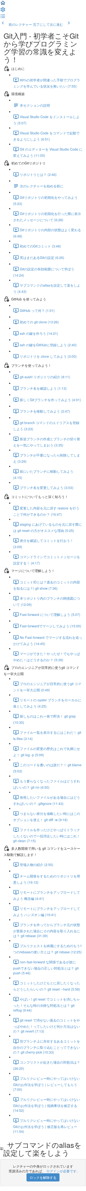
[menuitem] (3, 11)
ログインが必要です (61, 1171)
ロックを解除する (43, 1177)
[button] (3, 4)
